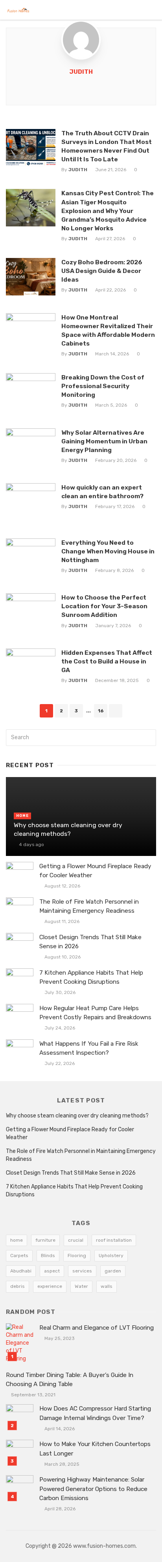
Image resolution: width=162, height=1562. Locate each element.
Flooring (77, 1255)
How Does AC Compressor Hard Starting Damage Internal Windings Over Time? (95, 1413)
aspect (52, 1271)
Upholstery (111, 1255)
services (82, 1271)
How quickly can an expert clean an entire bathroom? (102, 492)
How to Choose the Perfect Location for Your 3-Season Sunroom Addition (104, 606)
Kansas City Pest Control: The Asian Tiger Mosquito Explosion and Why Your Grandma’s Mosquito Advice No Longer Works (107, 210)
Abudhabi (20, 1271)
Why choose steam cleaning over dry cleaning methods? (68, 829)
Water (81, 1286)
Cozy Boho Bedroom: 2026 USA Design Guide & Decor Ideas (101, 270)
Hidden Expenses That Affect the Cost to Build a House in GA (106, 661)
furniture (45, 1240)
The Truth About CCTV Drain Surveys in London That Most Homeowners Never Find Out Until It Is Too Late (106, 146)
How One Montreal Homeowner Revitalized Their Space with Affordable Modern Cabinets (108, 330)
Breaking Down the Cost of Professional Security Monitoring (102, 386)
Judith (81, 71)
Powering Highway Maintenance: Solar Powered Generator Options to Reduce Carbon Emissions (93, 1488)
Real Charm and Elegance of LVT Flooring (96, 1327)
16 (101, 711)
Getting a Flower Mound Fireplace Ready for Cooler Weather (95, 871)
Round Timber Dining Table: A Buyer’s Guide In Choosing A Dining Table (69, 1379)
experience (49, 1286)
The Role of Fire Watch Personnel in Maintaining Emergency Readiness (89, 906)
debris (17, 1286)
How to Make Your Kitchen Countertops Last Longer (95, 1449)
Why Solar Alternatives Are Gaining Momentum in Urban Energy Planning (104, 441)
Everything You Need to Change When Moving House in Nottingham (108, 551)
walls (106, 1286)
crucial (75, 1240)
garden (113, 1271)
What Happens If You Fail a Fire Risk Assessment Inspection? (88, 1048)
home (16, 1240)
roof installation (114, 1240)
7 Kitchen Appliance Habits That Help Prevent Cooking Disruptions (91, 977)
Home (22, 816)
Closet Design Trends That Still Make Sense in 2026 (90, 942)
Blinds (48, 1255)
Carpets (19, 1255)
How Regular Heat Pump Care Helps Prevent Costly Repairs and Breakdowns (95, 1013)
